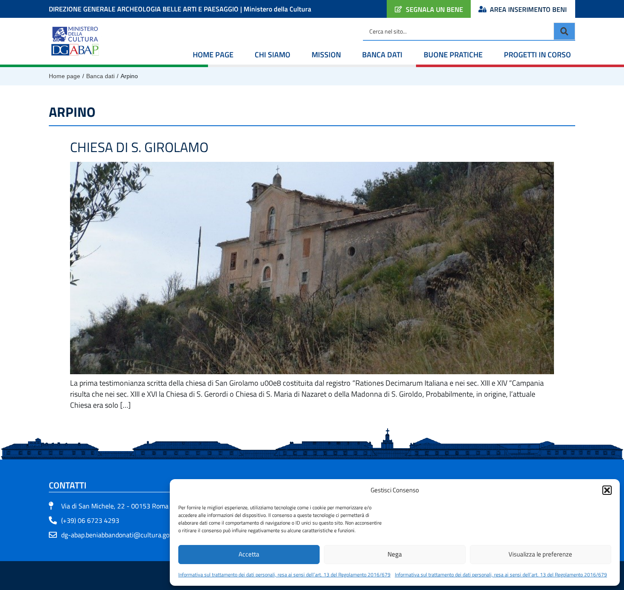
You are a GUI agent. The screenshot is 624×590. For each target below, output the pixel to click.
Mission (326, 54)
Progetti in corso (537, 54)
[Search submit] (564, 31)
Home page (213, 54)
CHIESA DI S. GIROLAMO (139, 147)
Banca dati (382, 54)
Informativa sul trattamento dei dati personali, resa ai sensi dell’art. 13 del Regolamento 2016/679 (284, 574)
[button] (607, 490)
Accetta (249, 554)
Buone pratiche (453, 54)
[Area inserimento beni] (482, 9)
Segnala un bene (434, 9)
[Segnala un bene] (398, 9)
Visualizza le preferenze (540, 554)
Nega (395, 554)
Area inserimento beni (528, 9)
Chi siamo (272, 54)
